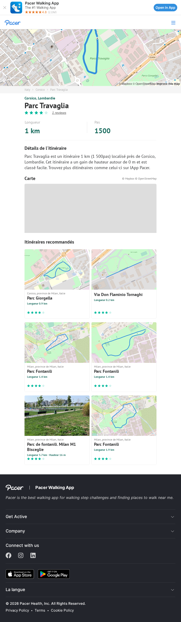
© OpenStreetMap (144, 84)
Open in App (165, 7)
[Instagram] (21, 556)
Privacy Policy (17, 610)
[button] (5, 7)
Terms (40, 610)
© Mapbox (126, 84)
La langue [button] (15, 589)
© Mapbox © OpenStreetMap (139, 178)
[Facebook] (8, 556)
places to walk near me (152, 497)
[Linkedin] (33, 556)
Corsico (40, 90)
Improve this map (168, 84)
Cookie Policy (62, 610)
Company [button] (15, 530)
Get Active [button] (16, 516)
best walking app (44, 497)
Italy (27, 90)
